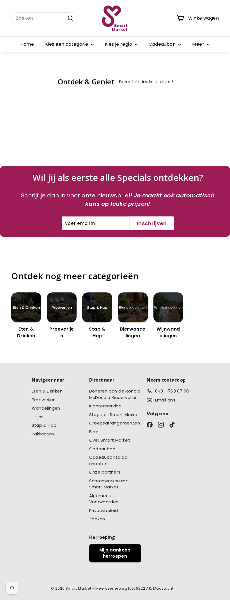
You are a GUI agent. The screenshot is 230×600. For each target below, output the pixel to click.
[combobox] (45, 18)
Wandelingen (46, 408)
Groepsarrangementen (114, 423)
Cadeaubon (163, 44)
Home (27, 44)
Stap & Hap (44, 425)
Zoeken (97, 519)
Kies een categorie (67, 44)
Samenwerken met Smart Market (110, 484)
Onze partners (105, 472)
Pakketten (43, 434)
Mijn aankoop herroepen (115, 553)
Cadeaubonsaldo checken (108, 460)
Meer (198, 44)
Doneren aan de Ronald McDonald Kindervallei (115, 394)
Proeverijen (44, 400)
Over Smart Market (109, 440)
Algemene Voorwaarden (104, 499)
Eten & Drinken (47, 391)
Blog (94, 432)
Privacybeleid (103, 510)
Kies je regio (119, 44)
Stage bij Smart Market (114, 414)
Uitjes (38, 417)
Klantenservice (105, 406)
